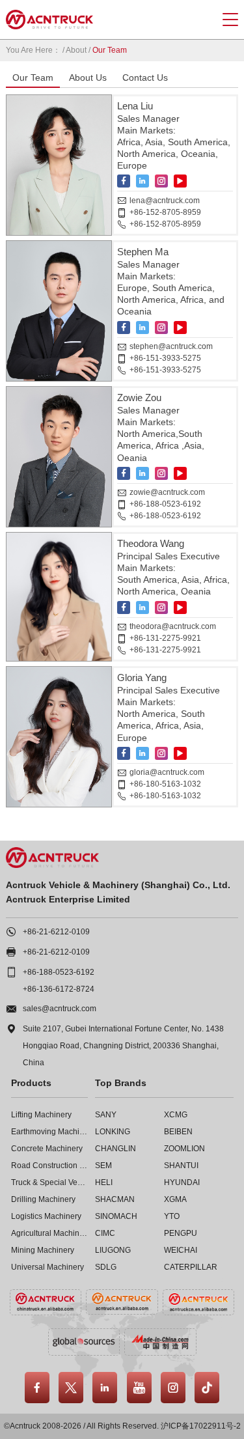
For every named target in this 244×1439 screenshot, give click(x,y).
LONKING (112, 1131)
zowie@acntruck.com (167, 492)
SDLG (105, 1267)
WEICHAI (180, 1250)
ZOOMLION (184, 1148)
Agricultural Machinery (50, 1233)
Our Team (32, 77)
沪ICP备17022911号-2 (201, 1426)
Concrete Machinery (47, 1148)
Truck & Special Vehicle (52, 1182)
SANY (105, 1114)
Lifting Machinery (41, 1114)
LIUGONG (113, 1250)
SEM (103, 1165)
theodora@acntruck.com (172, 626)
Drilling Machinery (43, 1199)
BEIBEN (178, 1131)
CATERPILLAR (190, 1267)
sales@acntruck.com (59, 1008)
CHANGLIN (115, 1148)
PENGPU (180, 1233)
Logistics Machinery (46, 1216)
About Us (88, 77)
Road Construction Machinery (63, 1165)
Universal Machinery (47, 1267)
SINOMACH (116, 1216)
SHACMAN (115, 1199)
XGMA (175, 1199)
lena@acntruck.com (164, 200)
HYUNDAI (182, 1182)
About (76, 50)
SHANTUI (181, 1165)
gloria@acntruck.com (166, 772)
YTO (172, 1216)
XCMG (175, 1114)
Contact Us (145, 77)
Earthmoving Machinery (53, 1131)
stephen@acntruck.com (171, 346)
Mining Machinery (42, 1250)
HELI (104, 1182)
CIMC (105, 1233)
